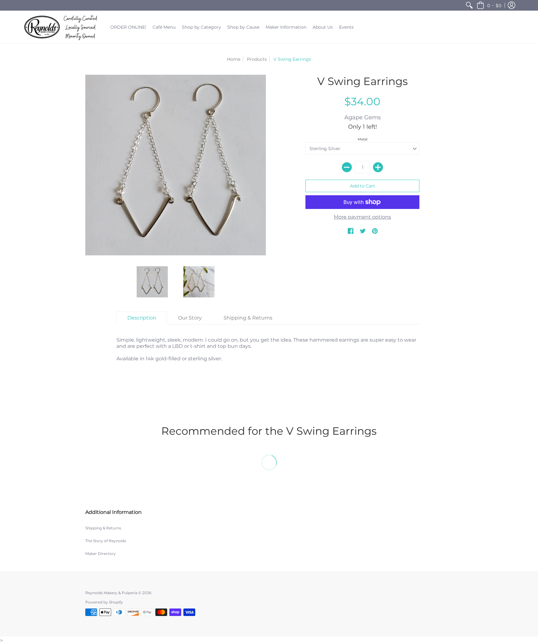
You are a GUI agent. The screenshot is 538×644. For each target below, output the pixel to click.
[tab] (141, 317)
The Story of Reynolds (105, 540)
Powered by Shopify (104, 602)
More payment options (362, 217)
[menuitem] (469, 5)
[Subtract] (347, 167)
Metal (362, 139)
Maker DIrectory (100, 553)
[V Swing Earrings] (152, 282)
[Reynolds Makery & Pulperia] (62, 27)
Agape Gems (362, 117)
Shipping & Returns (103, 528)
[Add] (378, 167)
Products (257, 59)
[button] (489, 5)
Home (233, 59)
